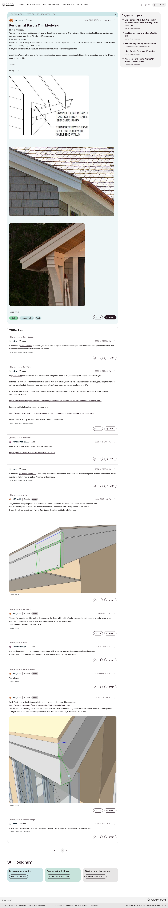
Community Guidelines (88, 906)
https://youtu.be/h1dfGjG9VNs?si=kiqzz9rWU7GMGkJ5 (32, 453)
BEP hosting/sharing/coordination (140, 43)
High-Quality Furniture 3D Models (140, 51)
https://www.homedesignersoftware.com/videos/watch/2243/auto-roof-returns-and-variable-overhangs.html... (55, 401)
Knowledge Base (33, 4)
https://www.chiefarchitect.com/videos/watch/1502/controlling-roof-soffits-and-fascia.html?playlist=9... (52, 413)
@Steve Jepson (25, 345)
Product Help (82, 4)
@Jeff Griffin (16, 375)
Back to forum (18, 876)
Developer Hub (68, 4)
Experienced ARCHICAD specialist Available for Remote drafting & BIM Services (141, 23)
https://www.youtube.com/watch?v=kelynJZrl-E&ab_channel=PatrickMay (39, 705)
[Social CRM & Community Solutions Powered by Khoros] (7, 900)
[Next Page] (71, 850)
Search (141, 5)
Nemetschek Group (157, 906)
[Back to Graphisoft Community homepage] (9, 4)
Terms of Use (71, 906)
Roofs (38, 318)
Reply (112, 317)
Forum (22, 4)
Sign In (160, 4)
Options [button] (115, 14)
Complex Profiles (26, 318)
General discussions (132, 28)
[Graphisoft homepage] (157, 900)
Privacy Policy (57, 906)
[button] (95, 317)
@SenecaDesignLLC (27, 474)
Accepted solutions (59, 876)
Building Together (51, 4)
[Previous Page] (55, 850)
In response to (22, 337)
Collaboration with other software (137, 47)
